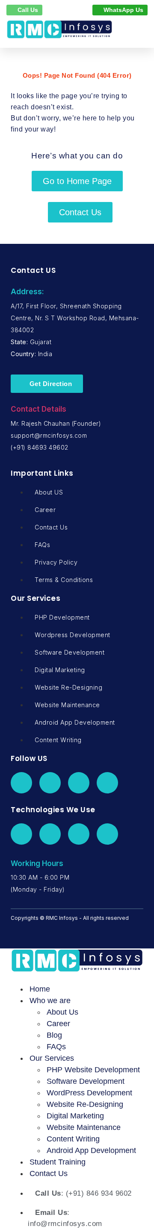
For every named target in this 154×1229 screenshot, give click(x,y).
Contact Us (49, 1173)
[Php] (21, 834)
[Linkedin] (78, 782)
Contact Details (38, 409)
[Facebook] (21, 782)
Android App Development (91, 1150)
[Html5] (78, 834)
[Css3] (107, 834)
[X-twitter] (50, 782)
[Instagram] (107, 782)
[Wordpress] (50, 834)
